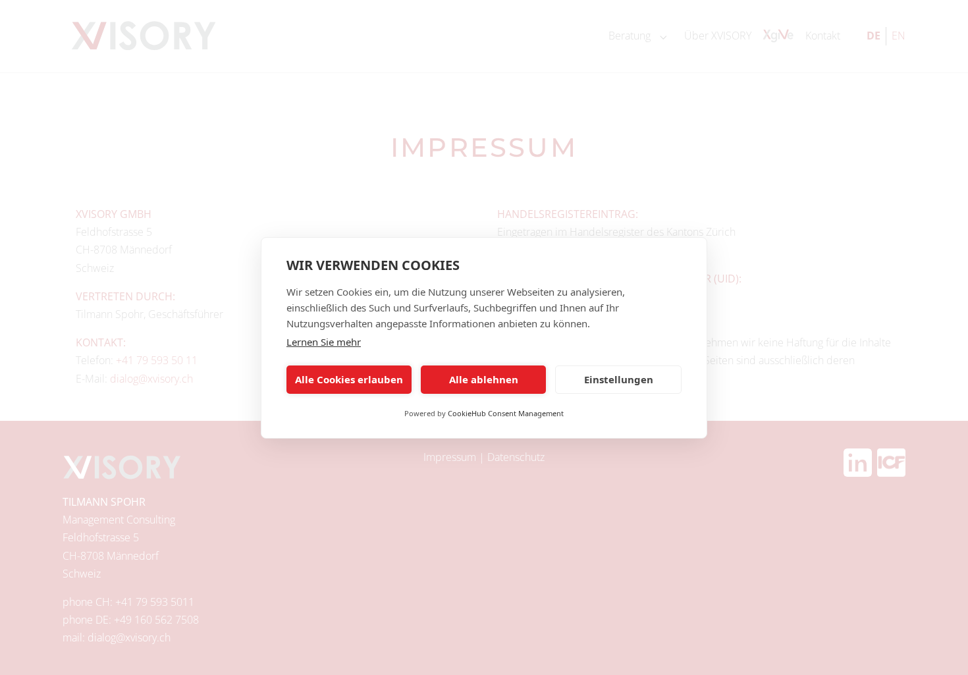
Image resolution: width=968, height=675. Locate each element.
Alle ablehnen (483, 379)
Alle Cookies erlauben (349, 379)
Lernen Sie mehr (323, 341)
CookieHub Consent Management (506, 413)
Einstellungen (618, 379)
